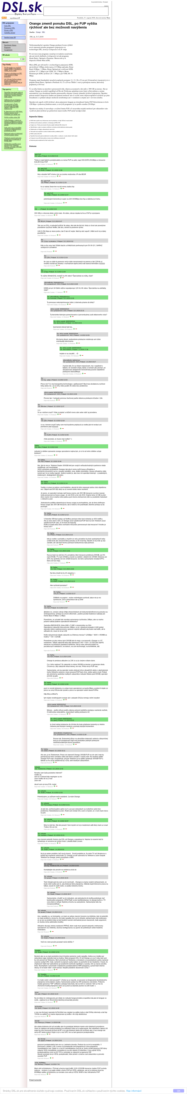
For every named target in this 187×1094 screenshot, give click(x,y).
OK (178, 1090)
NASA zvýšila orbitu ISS (12, 117)
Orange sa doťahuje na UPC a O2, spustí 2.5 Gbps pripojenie (13, 75)
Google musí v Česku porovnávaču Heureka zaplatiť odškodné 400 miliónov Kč (11, 106)
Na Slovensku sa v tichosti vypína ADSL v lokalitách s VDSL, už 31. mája (13, 69)
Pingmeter (7, 47)
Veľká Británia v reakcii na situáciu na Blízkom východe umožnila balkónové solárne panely (13, 122)
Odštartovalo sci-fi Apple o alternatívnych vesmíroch (12, 100)
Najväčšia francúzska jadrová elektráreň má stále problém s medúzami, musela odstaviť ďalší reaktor (13, 95)
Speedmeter (8, 45)
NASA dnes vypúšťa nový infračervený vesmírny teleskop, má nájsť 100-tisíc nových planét (13, 146)
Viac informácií (134, 1090)
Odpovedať (37, 164)
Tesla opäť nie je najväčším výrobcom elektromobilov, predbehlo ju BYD (12, 129)
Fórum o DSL (8, 30)
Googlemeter (8, 49)
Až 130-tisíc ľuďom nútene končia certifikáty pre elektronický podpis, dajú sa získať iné (13, 82)
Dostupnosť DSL (9, 28)
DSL (43, 32)
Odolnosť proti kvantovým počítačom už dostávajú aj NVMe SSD (12, 139)
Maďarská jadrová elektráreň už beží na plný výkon (13, 134)
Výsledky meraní (9, 32)
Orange (38, 32)
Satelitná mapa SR (10, 37)
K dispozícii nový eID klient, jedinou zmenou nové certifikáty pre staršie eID (13, 113)
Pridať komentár (35, 1080)
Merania (14, 45)
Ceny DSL (7, 25)
